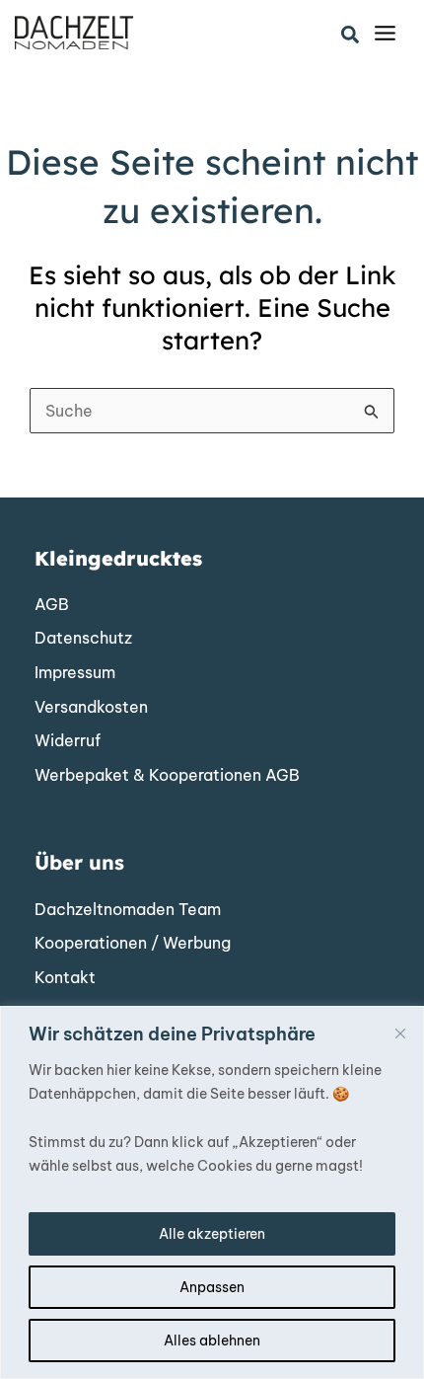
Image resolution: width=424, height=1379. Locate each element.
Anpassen (212, 1287)
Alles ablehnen (212, 1340)
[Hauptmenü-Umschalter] (385, 33)
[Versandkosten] (91, 708)
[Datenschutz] (83, 638)
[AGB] (52, 605)
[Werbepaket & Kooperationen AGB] (167, 776)
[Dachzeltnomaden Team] (128, 910)
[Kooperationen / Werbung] (133, 943)
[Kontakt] (65, 978)
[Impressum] (75, 673)
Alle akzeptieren (212, 1234)
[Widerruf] (68, 741)
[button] (351, 35)
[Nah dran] (400, 1033)
